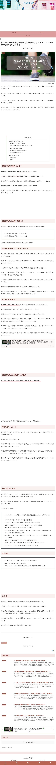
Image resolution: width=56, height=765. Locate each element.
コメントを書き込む (28, 742)
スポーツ (4, 642)
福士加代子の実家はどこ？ (17, 141)
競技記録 (13, 157)
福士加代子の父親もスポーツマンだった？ (22, 145)
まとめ (11, 159)
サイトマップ (42, 760)
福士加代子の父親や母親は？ (17, 143)
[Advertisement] (28, 20)
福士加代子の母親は (16, 148)
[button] (51, 521)
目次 (26, 137)
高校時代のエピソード (17, 152)
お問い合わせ (14, 760)
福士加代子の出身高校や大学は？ (18, 150)
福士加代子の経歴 (14, 155)
